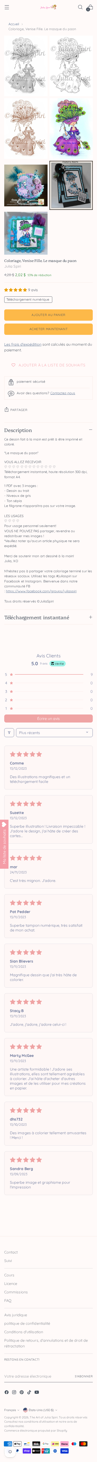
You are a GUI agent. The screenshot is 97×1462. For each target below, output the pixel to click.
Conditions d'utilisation (23, 1331)
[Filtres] (9, 732)
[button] (16, 289)
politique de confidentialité (27, 1323)
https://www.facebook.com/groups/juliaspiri (41, 591)
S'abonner (84, 1376)
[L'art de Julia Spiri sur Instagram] (14, 1393)
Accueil (13, 24)
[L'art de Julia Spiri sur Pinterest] (22, 1393)
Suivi (8, 1260)
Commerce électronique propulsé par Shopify (35, 1430)
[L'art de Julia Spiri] (48, 7)
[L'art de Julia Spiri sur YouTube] (37, 1393)
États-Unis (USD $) (41, 1410)
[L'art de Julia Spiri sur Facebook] (7, 1393)
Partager (18, 410)
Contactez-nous (62, 393)
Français (10, 1410)
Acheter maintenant (48, 329)
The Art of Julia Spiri (44, 1417)
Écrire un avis (48, 718)
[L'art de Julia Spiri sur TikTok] (29, 1393)
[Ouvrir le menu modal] (7, 7)
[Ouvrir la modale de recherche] (80, 7)
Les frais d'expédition (22, 344)
